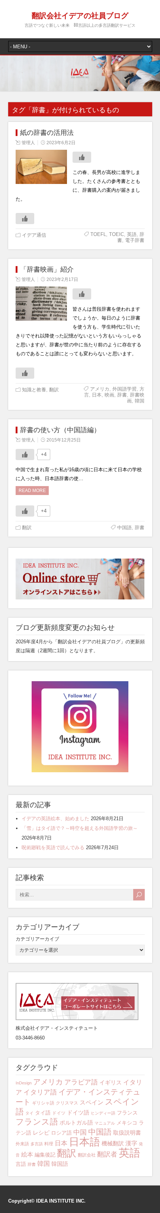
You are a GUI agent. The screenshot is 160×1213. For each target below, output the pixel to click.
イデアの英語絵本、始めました (55, 818)
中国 (80, 1132)
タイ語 (43, 1113)
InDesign (24, 1083)
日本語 (84, 1142)
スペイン (91, 1102)
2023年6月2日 (61, 142)
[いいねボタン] (82, 157)
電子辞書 (134, 240)
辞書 (122, 395)
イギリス (110, 1082)
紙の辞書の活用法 (47, 132)
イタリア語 (40, 1092)
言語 (21, 1164)
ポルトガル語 (76, 1122)
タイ (29, 1113)
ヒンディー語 (103, 1113)
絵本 (27, 1154)
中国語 (124, 527)
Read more (32, 490)
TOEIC (116, 234)
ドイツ (58, 1113)
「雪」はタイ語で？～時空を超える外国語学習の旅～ (80, 828)
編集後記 (45, 1155)
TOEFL (98, 234)
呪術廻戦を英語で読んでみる (53, 847)
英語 (132, 234)
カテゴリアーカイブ (37, 939)
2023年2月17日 (62, 279)
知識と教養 (34, 389)
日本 (97, 395)
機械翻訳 (113, 1143)
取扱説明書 (127, 1132)
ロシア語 (61, 1133)
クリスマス (67, 1103)
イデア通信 (34, 235)
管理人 (28, 142)
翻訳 (54, 389)
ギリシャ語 (43, 1103)
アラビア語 (81, 1082)
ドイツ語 (78, 1112)
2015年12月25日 (64, 440)
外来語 (22, 1143)
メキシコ (126, 1123)
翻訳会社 (87, 1155)
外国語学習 (124, 389)
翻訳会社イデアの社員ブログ (80, 14)
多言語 (37, 1144)
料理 (48, 1143)
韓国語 (59, 1164)
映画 (109, 395)
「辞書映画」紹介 (47, 269)
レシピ (41, 1132)
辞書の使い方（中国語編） (60, 430)
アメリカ (99, 389)
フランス (127, 1113)
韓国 (139, 401)
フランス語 (37, 1121)
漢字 (131, 1143)
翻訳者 (107, 1154)
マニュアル (105, 1123)
